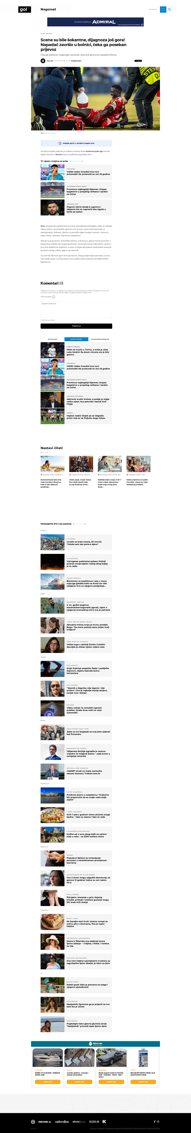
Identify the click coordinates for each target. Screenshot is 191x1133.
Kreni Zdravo (104, 1122)
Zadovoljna (62, 1122)
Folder (94, 1122)
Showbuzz (79, 1122)
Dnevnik (44, 1122)
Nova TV (33, 1122)
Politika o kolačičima (153, 1128)
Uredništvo (101, 1128)
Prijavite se (76, 326)
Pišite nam (93, 1128)
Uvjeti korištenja (127, 1128)
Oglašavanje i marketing (113, 1128)
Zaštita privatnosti (140, 1128)
